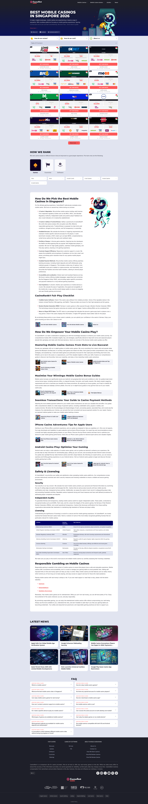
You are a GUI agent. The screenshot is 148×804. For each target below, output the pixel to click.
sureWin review (44, 136)
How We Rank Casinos (93, 751)
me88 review (103, 90)
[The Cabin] (95, 787)
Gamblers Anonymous (45, 591)
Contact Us (93, 749)
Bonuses (51, 746)
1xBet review (74, 66)
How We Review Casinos (93, 754)
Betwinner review (73, 90)
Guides (109, 2)
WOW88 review (104, 113)
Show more (73, 143)
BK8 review (44, 90)
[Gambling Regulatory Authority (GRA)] (51, 787)
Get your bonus (44, 64)
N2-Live (71, 746)
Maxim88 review (44, 113)
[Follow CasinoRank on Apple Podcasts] (116, 773)
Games (52, 749)
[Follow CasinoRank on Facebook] (97, 773)
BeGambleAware (43, 587)
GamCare (41, 584)
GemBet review (104, 66)
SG (31, 773)
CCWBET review (74, 136)
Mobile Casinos (81, 2)
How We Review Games (93, 757)
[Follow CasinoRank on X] (105, 773)
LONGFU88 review (44, 66)
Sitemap (51, 757)
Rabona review (103, 136)
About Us (93, 746)
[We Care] (85, 787)
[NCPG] (74, 787)
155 (71, 749)
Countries (52, 754)
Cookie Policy (74, 801)
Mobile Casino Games (96, 2)
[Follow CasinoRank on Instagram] (101, 773)
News (116, 2)
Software (51, 751)
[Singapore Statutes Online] (64, 787)
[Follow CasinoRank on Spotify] (112, 773)
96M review (74, 113)
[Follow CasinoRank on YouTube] (109, 773)
